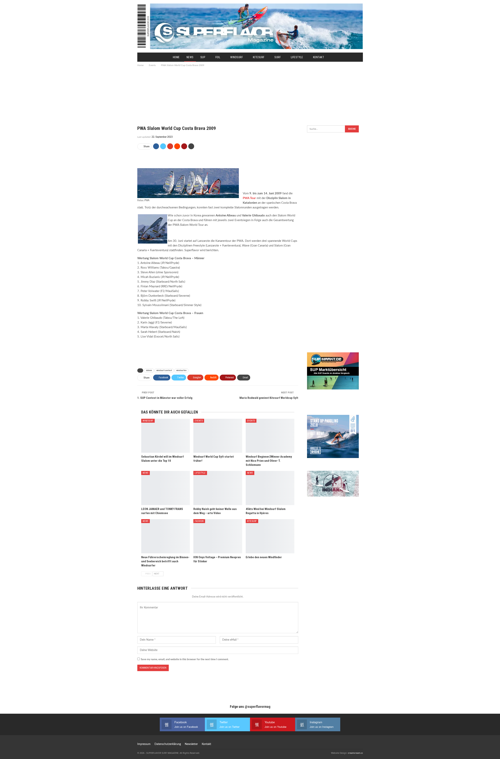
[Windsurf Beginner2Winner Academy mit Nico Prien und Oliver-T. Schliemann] (270, 436)
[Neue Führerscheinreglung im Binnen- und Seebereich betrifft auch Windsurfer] (165, 536)
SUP (202, 57)
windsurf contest (164, 370)
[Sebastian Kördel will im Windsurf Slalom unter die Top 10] (165, 436)
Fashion (199, 521)
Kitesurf (258, 57)
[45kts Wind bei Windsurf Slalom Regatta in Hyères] (270, 488)
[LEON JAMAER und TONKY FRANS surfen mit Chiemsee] (165, 488)
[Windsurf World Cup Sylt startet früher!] (217, 436)
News (190, 57)
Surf (277, 57)
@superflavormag (257, 707)
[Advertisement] (250, 93)
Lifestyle (297, 57)
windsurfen (181, 370)
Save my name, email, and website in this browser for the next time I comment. (185, 659)
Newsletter (191, 744)
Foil (217, 57)
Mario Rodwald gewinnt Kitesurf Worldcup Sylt (268, 398)
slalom (149, 370)
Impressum (144, 744)
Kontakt (318, 57)
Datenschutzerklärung (167, 744)
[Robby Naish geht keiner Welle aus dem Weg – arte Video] (217, 488)
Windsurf (236, 57)
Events (199, 420)
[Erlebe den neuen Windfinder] (270, 536)
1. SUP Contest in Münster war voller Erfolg (164, 398)
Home (176, 57)
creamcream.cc (355, 752)
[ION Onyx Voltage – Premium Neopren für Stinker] (217, 536)
